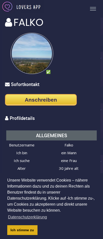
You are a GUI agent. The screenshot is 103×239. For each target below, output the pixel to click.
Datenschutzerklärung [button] (27, 217)
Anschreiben (41, 100)
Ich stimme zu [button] (22, 230)
